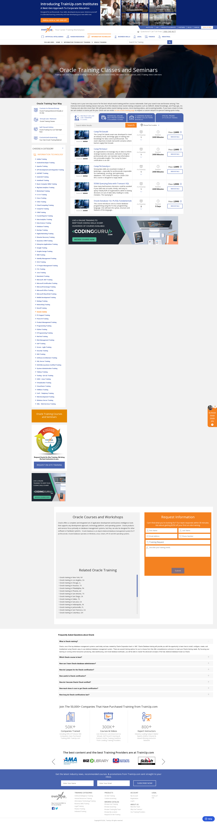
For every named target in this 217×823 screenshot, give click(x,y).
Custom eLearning (110, 798)
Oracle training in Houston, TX (71, 585)
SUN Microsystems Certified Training (49, 365)
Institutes (149, 27)
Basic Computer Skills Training (47, 184)
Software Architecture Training (47, 358)
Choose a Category (43, 148)
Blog (189, 27)
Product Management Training (46, 322)
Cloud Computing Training (45, 205)
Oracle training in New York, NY (71, 577)
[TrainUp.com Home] (47, 29)
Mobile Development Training (46, 297)
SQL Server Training (43, 361)
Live (157, 27)
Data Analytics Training (44, 219)
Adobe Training (42, 159)
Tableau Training (42, 372)
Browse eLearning (110, 807)
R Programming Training (45, 333)
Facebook (53, 808)
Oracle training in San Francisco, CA (73, 610)
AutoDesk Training (43, 180)
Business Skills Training (82, 804)
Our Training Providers (138, 812)
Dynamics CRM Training (44, 241)
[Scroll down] (137, 613)
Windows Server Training (45, 400)
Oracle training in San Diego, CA (71, 596)
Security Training (42, 351)
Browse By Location (111, 812)
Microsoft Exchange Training (46, 287)
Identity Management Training (46, 258)
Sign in (196, 27)
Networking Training (43, 304)
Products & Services (168, 27)
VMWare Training (42, 390)
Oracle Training (42, 312)
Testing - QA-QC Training (45, 375)
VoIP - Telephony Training (45, 393)
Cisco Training (41, 198)
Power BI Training (42, 319)
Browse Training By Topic (113, 809)
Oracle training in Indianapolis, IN (72, 604)
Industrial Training (80, 811)
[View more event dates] (141, 139)
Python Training (42, 329)
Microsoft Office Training (45, 290)
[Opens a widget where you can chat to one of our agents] (208, 819)
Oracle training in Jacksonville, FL (72, 607)
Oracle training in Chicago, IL (70, 583)
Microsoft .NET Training (44, 280)
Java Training (41, 272)
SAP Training (41, 343)
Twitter (57, 808)
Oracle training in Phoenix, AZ (70, 591)
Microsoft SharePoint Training (46, 294)
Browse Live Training (111, 804)
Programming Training (44, 326)
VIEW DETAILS (175, 137)
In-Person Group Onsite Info (212, 418)
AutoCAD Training (42, 177)
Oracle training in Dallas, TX (70, 599)
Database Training (43, 226)
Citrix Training (41, 202)
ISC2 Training (41, 262)
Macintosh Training (43, 276)
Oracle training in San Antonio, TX (72, 594)
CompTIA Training (43, 209)
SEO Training (41, 354)
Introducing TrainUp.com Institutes (69, 4)
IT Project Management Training (47, 265)
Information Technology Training (85, 801)
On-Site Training (110, 796)
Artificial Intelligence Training (84, 796)
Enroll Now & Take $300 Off (55, 20)
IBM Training (41, 255)
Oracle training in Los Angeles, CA (72, 580)
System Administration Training (47, 368)
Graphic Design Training (44, 251)
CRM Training (41, 212)
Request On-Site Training (112, 815)
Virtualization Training (44, 383)
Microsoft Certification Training (47, 283)
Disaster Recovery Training (45, 237)
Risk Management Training (45, 340)
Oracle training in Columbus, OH (71, 613)
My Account (134, 796)
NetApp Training (42, 301)
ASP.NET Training (42, 173)
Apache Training (42, 166)
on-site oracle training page (124, 110)
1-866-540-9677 (169, 31)
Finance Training (80, 809)
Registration (134, 798)
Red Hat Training (42, 336)
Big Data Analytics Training (45, 187)
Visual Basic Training (44, 386)
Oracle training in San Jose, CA (71, 602)
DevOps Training (42, 230)
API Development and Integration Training (50, 170)
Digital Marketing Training (45, 233)
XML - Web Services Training (46, 404)
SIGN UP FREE (207, 27)
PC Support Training (43, 315)
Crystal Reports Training (45, 216)
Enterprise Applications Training (47, 244)
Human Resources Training (83, 798)
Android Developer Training (45, 163)
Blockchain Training (43, 191)
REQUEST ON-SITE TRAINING (49, 465)
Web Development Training (45, 397)
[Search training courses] (169, 42)
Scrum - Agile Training (44, 347)
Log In (132, 801)
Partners (181, 27)
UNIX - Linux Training (44, 379)
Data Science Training (44, 223)
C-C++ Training (42, 194)
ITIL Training (41, 269)
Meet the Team (135, 807)
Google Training (42, 248)
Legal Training (79, 806)
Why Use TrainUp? (136, 809)
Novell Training (42, 308)
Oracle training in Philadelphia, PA (72, 588)
